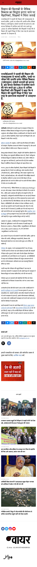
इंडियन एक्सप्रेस (5, 143)
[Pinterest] (16, 67)
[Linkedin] (21, 67)
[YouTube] (14, 528)
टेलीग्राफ (3, 248)
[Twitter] (12, 67)
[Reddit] (29, 67)
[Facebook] (3, 67)
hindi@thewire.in (24, 338)
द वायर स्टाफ (4, 37)
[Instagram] (10, 528)
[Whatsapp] (25, 67)
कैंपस (19, 37)
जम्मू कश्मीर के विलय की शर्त (23, 308)
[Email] (34, 67)
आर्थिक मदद (17, 355)
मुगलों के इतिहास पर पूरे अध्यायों (9, 290)
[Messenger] (8, 67)
